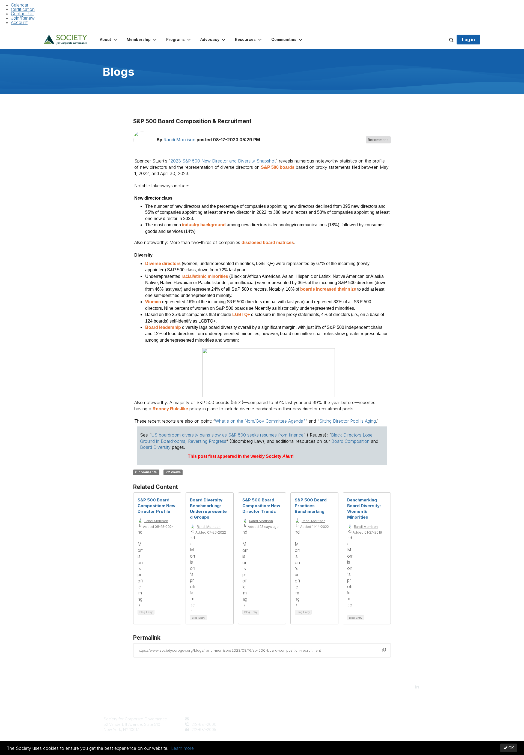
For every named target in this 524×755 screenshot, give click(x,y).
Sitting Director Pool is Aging (347, 421)
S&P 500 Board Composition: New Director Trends (261, 505)
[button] (109, 39)
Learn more (182, 748)
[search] (444, 39)
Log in (468, 39)
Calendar (19, 5)
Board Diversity (155, 447)
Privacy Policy (358, 719)
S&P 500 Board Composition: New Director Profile (156, 505)
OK (510, 747)
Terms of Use (358, 724)
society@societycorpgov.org (216, 719)
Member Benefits (280, 724)
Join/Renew (23, 18)
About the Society (281, 719)
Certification (23, 9)
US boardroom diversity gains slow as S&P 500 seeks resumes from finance (227, 435)
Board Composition (350, 441)
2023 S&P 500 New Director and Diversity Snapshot (223, 161)
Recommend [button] (378, 140)
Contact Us (22, 13)
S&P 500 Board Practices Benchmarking (311, 505)
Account (19, 22)
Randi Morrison (179, 140)
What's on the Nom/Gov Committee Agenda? (260, 421)
